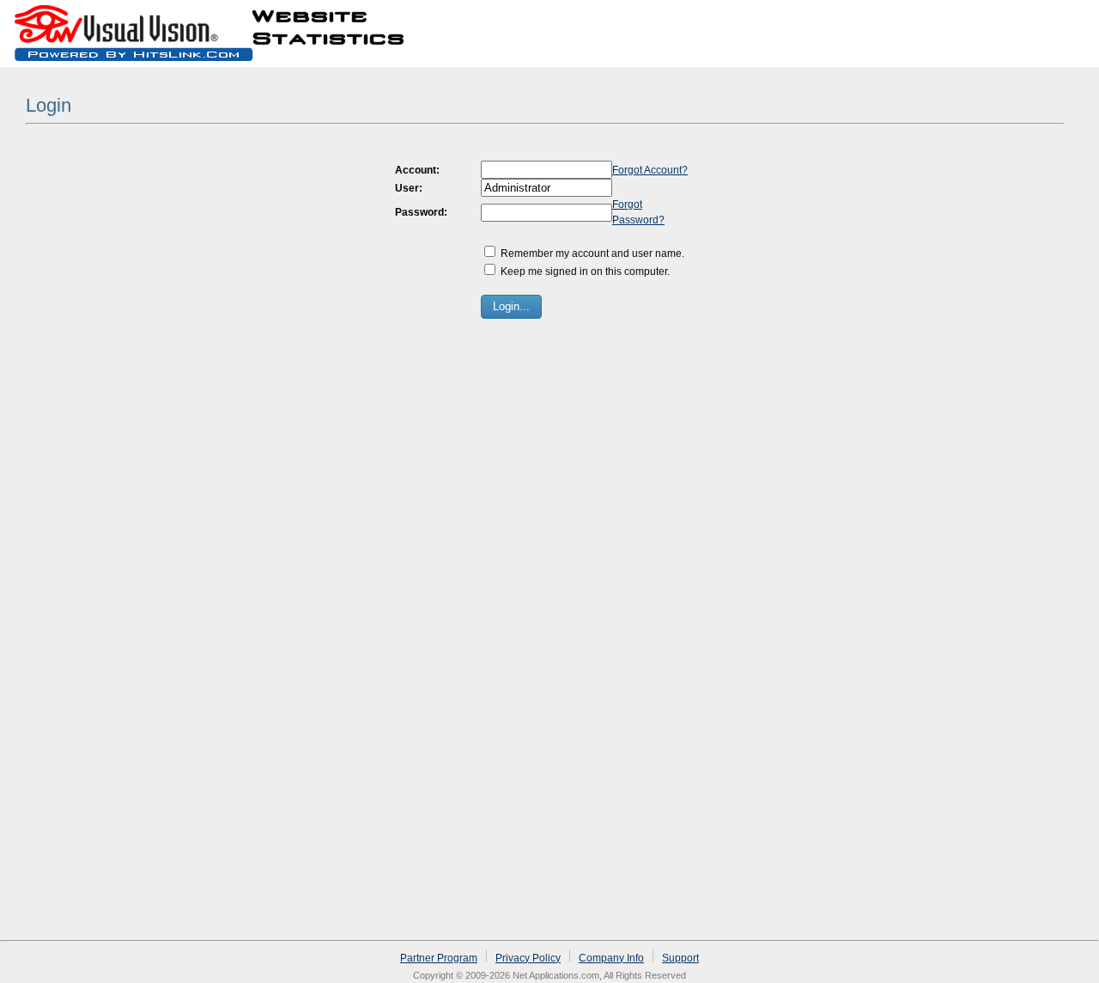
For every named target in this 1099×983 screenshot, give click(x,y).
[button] (511, 307)
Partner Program (438, 958)
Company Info (611, 958)
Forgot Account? (650, 170)
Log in (1068, 21)
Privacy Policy (528, 958)
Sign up (1015, 21)
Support (680, 958)
